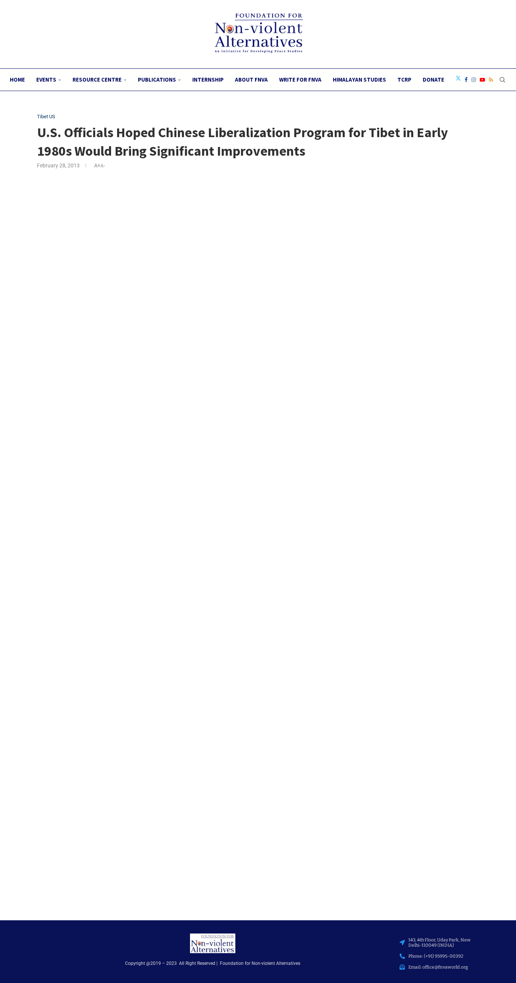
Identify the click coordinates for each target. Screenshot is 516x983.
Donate (433, 79)
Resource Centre (97, 79)
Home (17, 79)
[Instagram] (473, 80)
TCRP (404, 79)
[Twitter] (458, 80)
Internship (208, 79)
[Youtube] (482, 80)
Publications (157, 79)
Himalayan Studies (359, 79)
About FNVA (251, 79)
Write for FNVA (300, 79)
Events (46, 79)
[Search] (502, 80)
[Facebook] (466, 80)
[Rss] (491, 80)
